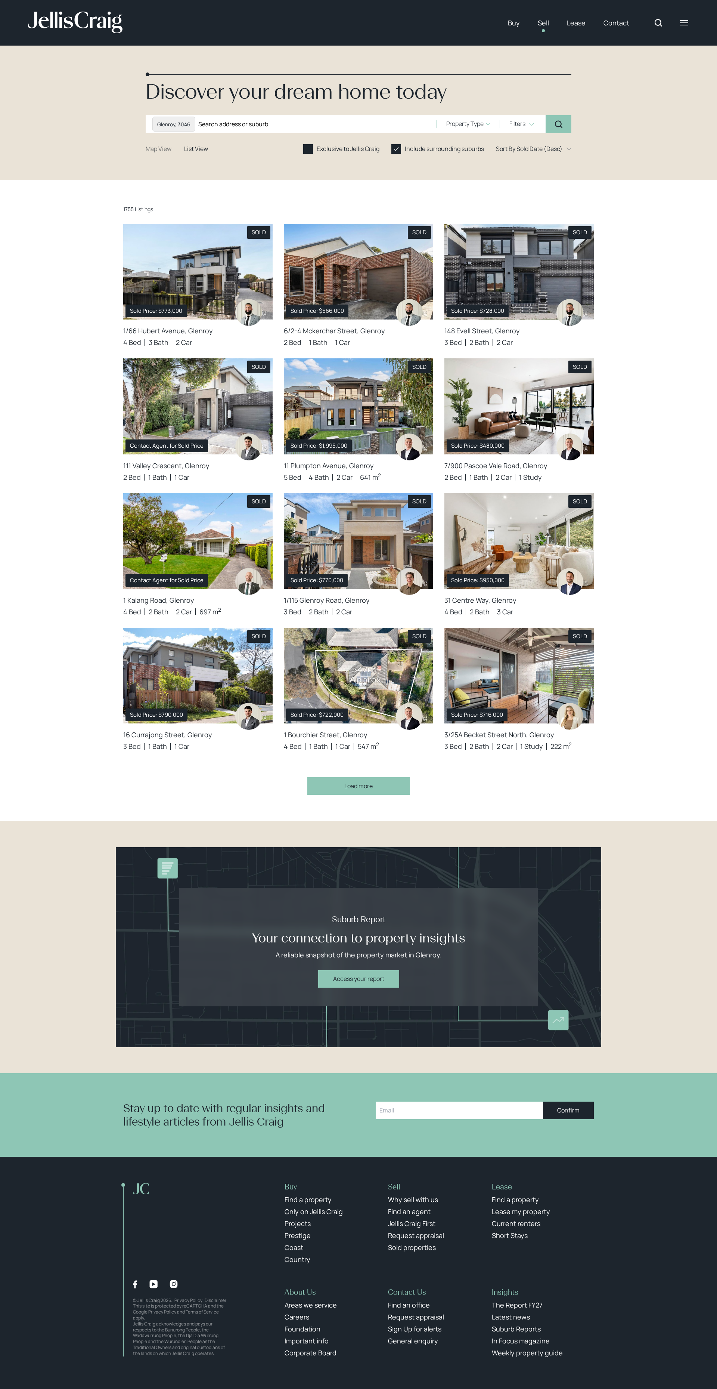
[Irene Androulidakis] (409, 581)
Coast (294, 1247)
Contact (616, 22)
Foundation (302, 1328)
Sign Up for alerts (414, 1328)
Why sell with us (413, 1199)
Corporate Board (310, 1352)
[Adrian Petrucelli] (569, 581)
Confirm (568, 1110)
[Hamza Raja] (248, 312)
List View (196, 149)
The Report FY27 (517, 1304)
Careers (297, 1316)
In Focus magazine (521, 1340)
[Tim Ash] (248, 581)
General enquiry (413, 1340)
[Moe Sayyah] (248, 446)
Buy (514, 22)
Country (297, 1259)
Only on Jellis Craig (314, 1211)
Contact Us (407, 1292)
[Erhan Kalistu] (409, 446)
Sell (543, 22)
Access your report (358, 979)
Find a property (308, 1199)
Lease (576, 22)
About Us (300, 1292)
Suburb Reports (516, 1328)
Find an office (409, 1304)
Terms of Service (202, 1312)
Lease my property (521, 1211)
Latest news (511, 1316)
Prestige (298, 1235)
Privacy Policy (188, 1300)
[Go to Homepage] (75, 23)
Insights (505, 1292)
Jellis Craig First (411, 1223)
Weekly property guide (527, 1352)
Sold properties (412, 1247)
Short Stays (510, 1235)
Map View (158, 149)
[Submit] (558, 124)
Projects (298, 1223)
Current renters (516, 1223)
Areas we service (311, 1304)
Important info (307, 1340)
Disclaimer (215, 1300)
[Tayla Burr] (569, 716)
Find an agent (409, 1211)
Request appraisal (416, 1235)
